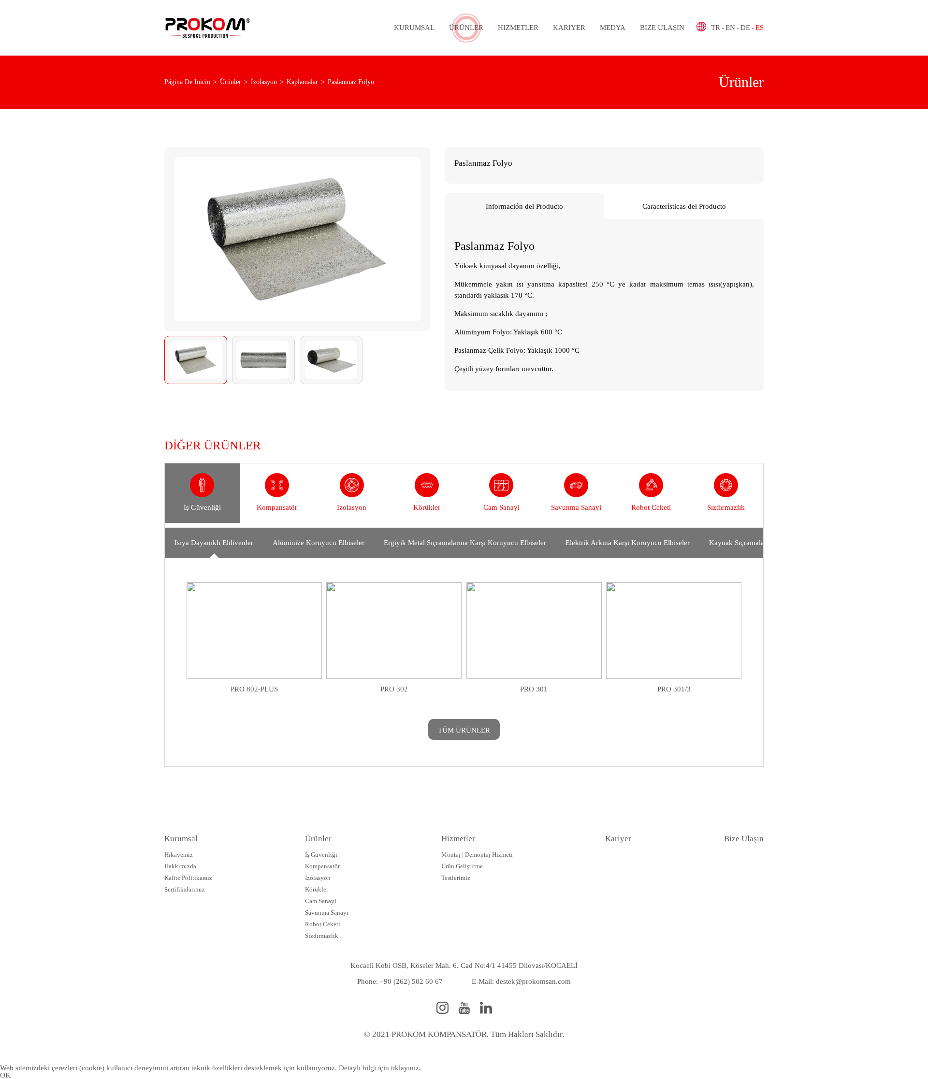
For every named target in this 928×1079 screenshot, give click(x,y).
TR (715, 27)
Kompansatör (322, 866)
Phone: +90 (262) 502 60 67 (400, 981)
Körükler (316, 889)
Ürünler (466, 27)
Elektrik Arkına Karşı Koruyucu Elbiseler (628, 543)
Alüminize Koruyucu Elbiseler (318, 543)
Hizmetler (518, 27)
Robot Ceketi (322, 924)
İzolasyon (318, 877)
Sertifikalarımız (184, 889)
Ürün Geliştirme (462, 866)
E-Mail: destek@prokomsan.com (521, 981)
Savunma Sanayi (326, 912)
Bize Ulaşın (662, 27)
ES (759, 27)
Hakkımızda (180, 866)
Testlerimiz (455, 877)
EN (730, 27)
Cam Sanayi (320, 901)
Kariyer (569, 27)
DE (745, 27)
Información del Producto (524, 206)
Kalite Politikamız (188, 877)
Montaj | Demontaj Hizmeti (477, 854)
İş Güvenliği (321, 854)
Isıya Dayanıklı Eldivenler (213, 543)
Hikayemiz (178, 854)
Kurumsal (414, 27)
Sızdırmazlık (321, 935)
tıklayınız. (406, 1068)
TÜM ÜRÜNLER (464, 730)
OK (5, 1075)
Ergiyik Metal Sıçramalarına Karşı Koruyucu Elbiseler (465, 543)
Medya (612, 27)
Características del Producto (684, 206)
